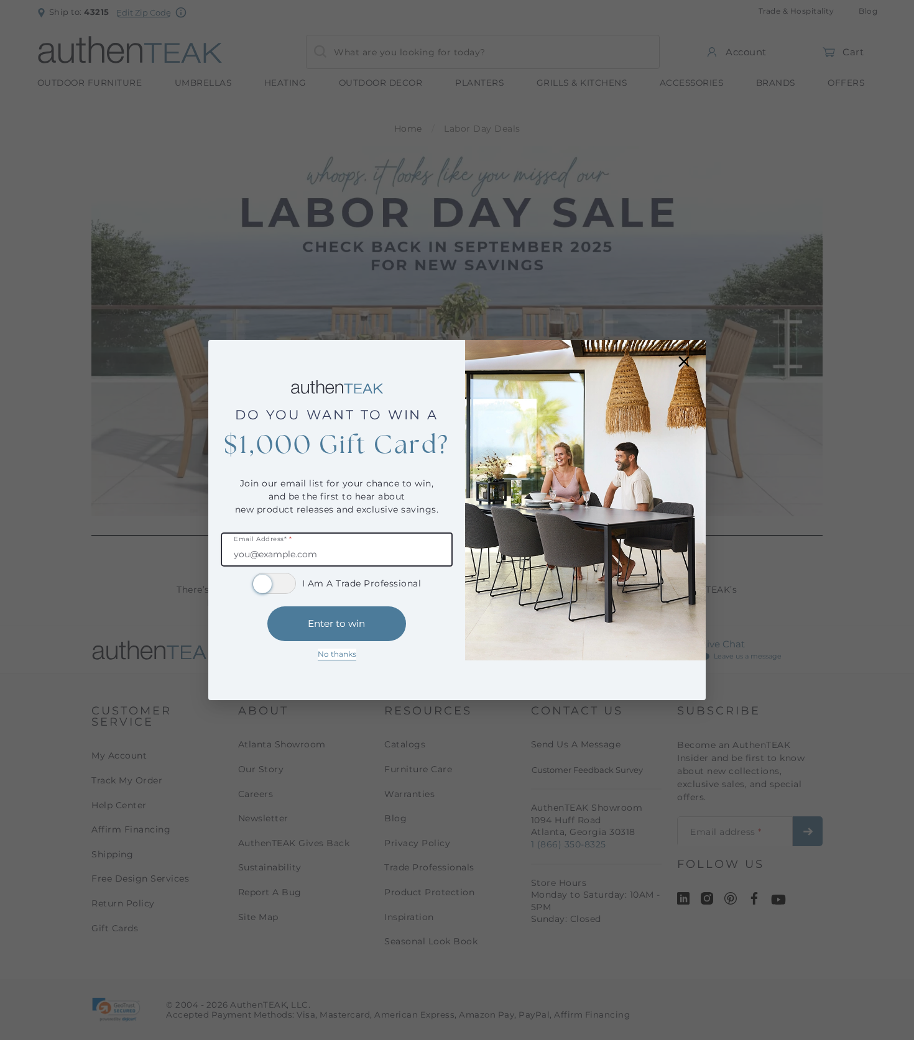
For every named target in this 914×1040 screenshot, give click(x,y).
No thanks (337, 654)
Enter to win (336, 623)
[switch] (274, 583)
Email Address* (263, 539)
